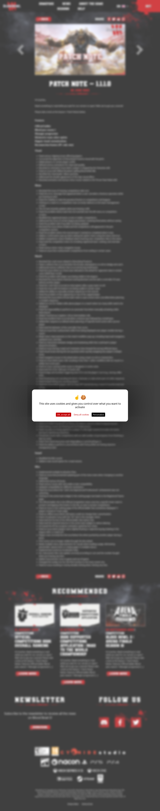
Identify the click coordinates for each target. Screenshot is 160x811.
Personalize (98, 414)
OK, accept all (63, 414)
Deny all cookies (81, 414)
